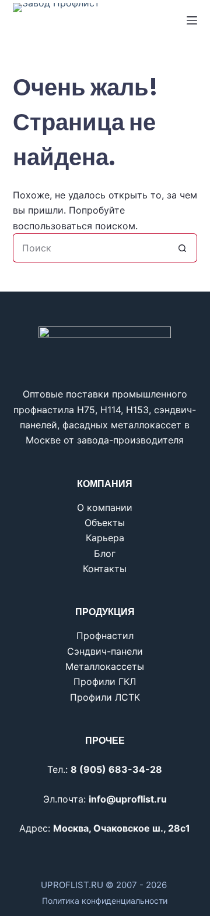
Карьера (105, 538)
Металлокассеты (104, 666)
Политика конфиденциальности (104, 901)
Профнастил (105, 635)
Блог (105, 553)
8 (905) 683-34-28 (116, 769)
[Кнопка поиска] (182, 247)
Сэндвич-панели (105, 651)
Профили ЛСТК (105, 697)
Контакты (105, 568)
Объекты (105, 522)
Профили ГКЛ (105, 681)
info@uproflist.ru (128, 799)
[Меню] (192, 20)
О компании (104, 507)
